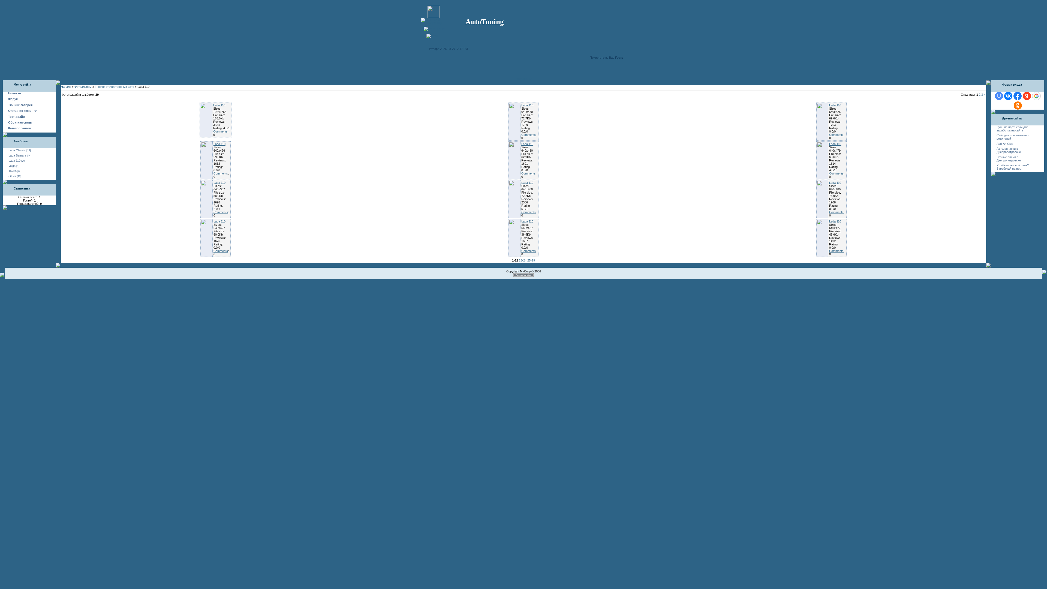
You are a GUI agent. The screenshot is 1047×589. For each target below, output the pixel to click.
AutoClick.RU (523, 78)
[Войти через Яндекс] (1027, 96)
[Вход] (432, 35)
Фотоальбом (83, 86)
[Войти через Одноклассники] (1018, 105)
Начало (66, 86)
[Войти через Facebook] (1017, 96)
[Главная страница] (433, 23)
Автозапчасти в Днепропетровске (1009, 150)
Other (12, 176)
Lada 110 (14, 160)
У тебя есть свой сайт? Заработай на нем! (1013, 167)
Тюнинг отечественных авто (114, 86)
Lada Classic (17, 150)
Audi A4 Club (1005, 143)
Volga (12, 165)
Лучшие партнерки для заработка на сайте (1012, 128)
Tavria (12, 171)
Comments (220, 131)
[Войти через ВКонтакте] (1008, 96)
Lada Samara (17, 155)
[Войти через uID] (999, 96)
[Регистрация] (435, 28)
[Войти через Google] (1036, 96)
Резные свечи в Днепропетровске (1009, 158)
